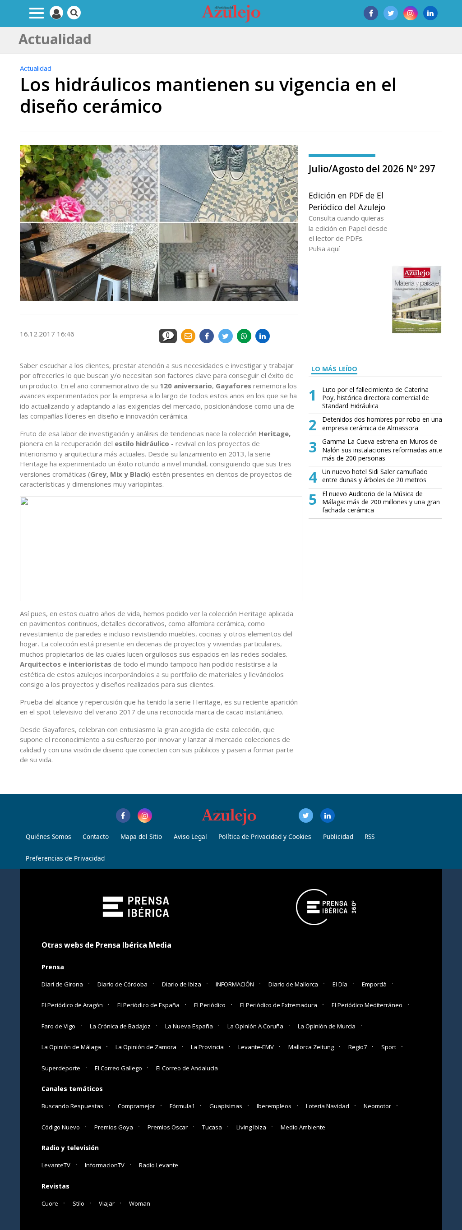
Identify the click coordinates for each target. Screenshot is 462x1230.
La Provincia (207, 1047)
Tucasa (212, 1127)
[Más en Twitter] (306, 815)
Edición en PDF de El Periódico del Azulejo (347, 201)
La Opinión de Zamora (146, 1047)
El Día (340, 984)
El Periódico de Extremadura (278, 1005)
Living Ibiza (251, 1127)
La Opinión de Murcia (327, 1026)
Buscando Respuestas (72, 1106)
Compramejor (136, 1106)
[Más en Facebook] (123, 815)
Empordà (374, 984)
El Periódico (210, 1005)
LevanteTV (56, 1165)
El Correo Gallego (119, 1068)
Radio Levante (158, 1165)
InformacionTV (105, 1165)
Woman (139, 1203)
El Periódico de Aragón (72, 1005)
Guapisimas (225, 1106)
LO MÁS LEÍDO (334, 368)
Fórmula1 (182, 1106)
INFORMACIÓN (235, 984)
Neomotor (377, 1106)
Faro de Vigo (58, 1026)
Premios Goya (113, 1127)
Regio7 (357, 1047)
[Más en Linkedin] (327, 815)
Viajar (107, 1203)
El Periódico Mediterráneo (367, 1005)
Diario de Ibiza (181, 984)
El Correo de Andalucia (187, 1068)
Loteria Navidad (327, 1106)
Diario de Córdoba (122, 984)
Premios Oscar (168, 1127)
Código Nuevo (61, 1127)
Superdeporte (61, 1068)
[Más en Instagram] (145, 815)
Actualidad (35, 68)
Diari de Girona (62, 984)
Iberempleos (274, 1106)
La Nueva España (189, 1026)
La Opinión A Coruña (255, 1026)
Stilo (78, 1203)
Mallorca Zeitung (311, 1047)
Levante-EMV (256, 1047)
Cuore (50, 1203)
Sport (388, 1047)
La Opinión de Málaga (71, 1047)
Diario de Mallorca (293, 984)
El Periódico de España (148, 1005)
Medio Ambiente (303, 1127)
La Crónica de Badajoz (120, 1026)
